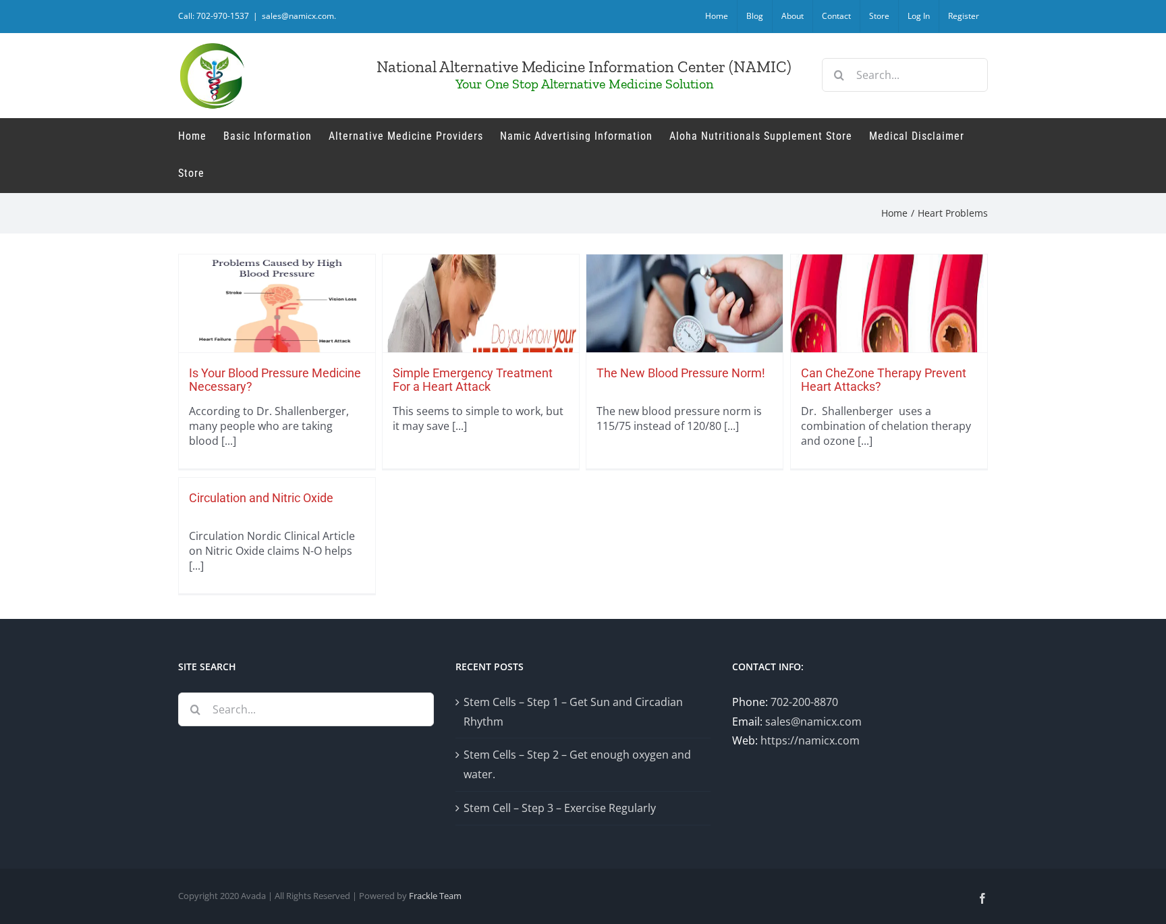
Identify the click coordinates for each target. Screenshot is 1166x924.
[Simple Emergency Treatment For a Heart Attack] (481, 338)
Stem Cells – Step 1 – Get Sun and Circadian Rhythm (573, 712)
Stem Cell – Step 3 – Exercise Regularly (560, 807)
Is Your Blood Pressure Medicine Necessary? (275, 379)
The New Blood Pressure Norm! (680, 373)
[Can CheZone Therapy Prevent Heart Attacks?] (889, 338)
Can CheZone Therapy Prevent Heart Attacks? (883, 379)
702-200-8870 (804, 702)
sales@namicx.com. (299, 16)
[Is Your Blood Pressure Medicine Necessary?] (277, 338)
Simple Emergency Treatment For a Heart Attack (473, 379)
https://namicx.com (810, 740)
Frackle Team (435, 896)
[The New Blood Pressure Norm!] (684, 338)
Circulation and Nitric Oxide (261, 498)
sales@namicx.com (813, 721)
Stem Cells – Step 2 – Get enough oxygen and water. (577, 764)
